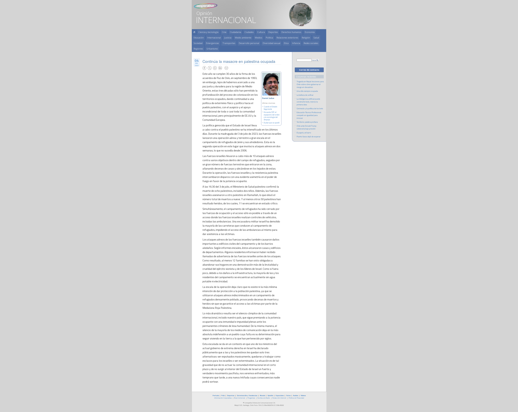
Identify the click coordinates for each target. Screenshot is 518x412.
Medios (258, 37)
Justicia (227, 37)
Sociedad (198, 43)
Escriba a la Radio (263, 398)
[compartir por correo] (226, 68)
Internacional (214, 37)
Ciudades (249, 32)
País (223, 395)
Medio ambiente (243, 37)
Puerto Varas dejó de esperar (309, 136)
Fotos (288, 395)
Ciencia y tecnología (208, 32)
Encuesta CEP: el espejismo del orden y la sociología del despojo (272, 116)
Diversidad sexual (271, 43)
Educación (199, 37)
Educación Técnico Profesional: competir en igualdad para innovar (309, 115)
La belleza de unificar (305, 95)
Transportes (228, 43)
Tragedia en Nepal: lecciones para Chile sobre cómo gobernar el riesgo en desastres (310, 84)
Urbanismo (212, 48)
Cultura (261, 32)
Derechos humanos (291, 32)
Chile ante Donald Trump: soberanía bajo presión (307, 127)
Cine (224, 32)
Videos (303, 395)
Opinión (270, 395)
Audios (295, 395)
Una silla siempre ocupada (307, 91)
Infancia (296, 43)
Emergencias (212, 43)
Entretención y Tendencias (247, 395)
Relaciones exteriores (287, 37)
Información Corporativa (223, 398)
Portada (216, 395)
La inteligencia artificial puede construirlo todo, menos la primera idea (308, 101)
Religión (306, 37)
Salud (316, 37)
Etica (286, 43)
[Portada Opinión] (194, 32)
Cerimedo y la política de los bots (310, 108)
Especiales (280, 395)
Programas (251, 398)
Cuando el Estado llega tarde (270, 107)
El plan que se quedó (272, 122)
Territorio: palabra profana (307, 122)
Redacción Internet (279, 398)
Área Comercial (239, 398)
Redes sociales (311, 43)
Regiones (198, 48)
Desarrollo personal (249, 43)
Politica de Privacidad (296, 398)
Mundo (262, 395)
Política (269, 37)
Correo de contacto (309, 69)
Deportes (273, 32)
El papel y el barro (304, 132)
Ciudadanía (235, 32)
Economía (310, 32)
